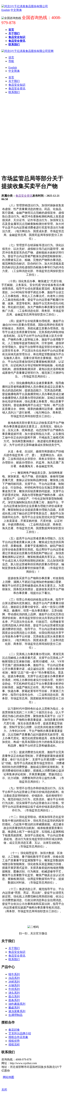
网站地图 (8, 1077)
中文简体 (14, 70)
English (12, 67)
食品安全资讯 (23, 195)
